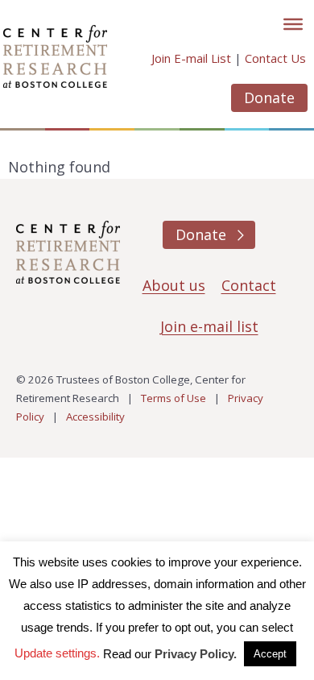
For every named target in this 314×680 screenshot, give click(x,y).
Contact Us (275, 58)
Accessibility (95, 416)
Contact (248, 285)
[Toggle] (293, 24)
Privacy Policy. (196, 654)
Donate (269, 97)
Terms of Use (173, 398)
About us (174, 285)
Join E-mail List (191, 58)
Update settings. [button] (57, 653)
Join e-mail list (209, 326)
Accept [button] (270, 654)
